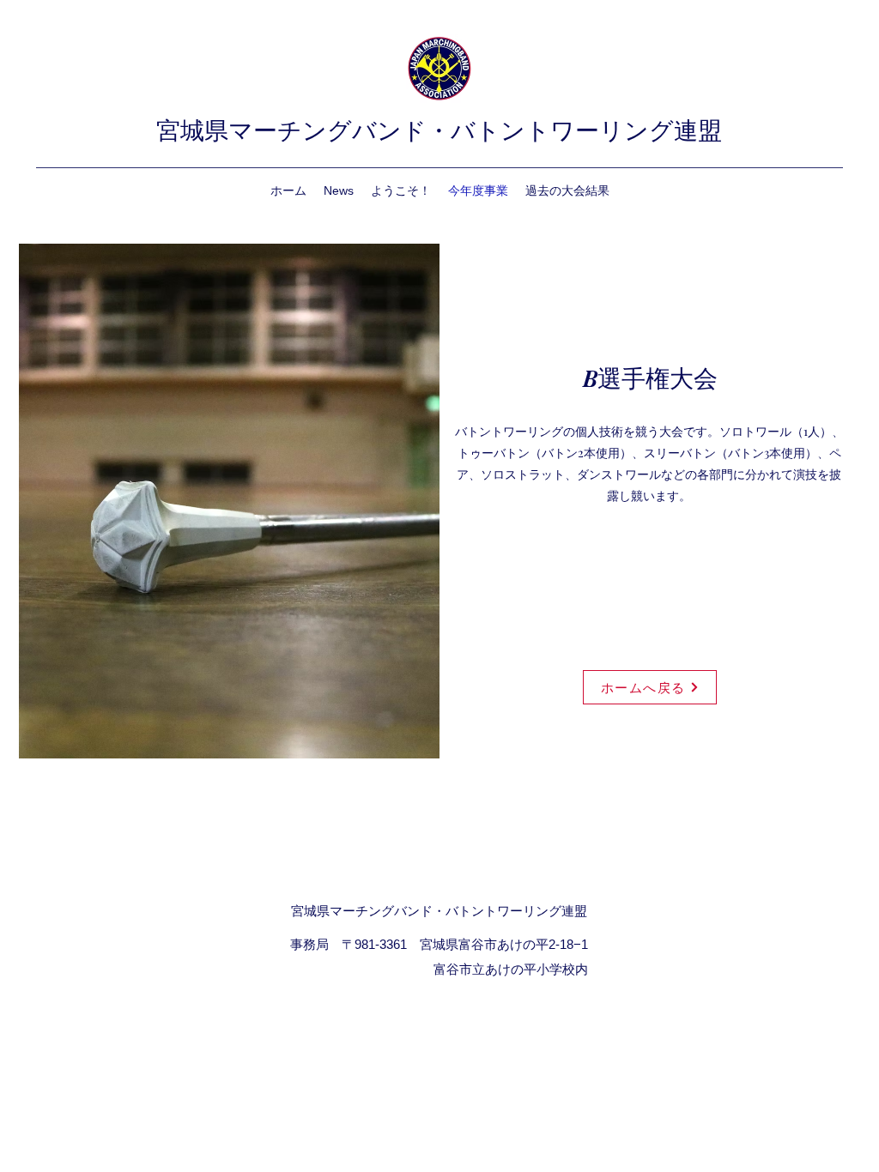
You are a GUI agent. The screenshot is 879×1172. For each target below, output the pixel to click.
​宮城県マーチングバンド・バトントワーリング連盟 (439, 131)
